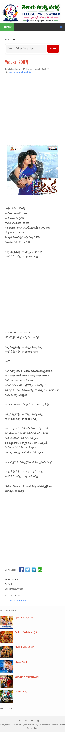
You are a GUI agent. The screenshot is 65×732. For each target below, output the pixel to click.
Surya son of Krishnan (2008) (27, 676)
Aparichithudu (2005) (24, 617)
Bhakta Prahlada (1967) (24, 647)
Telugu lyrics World (24, 724)
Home (7, 27)
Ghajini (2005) (21, 661)
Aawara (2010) (21, 691)
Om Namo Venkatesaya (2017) (27, 632)
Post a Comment (17, 600)
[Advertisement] (32, 111)
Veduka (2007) (16, 62)
